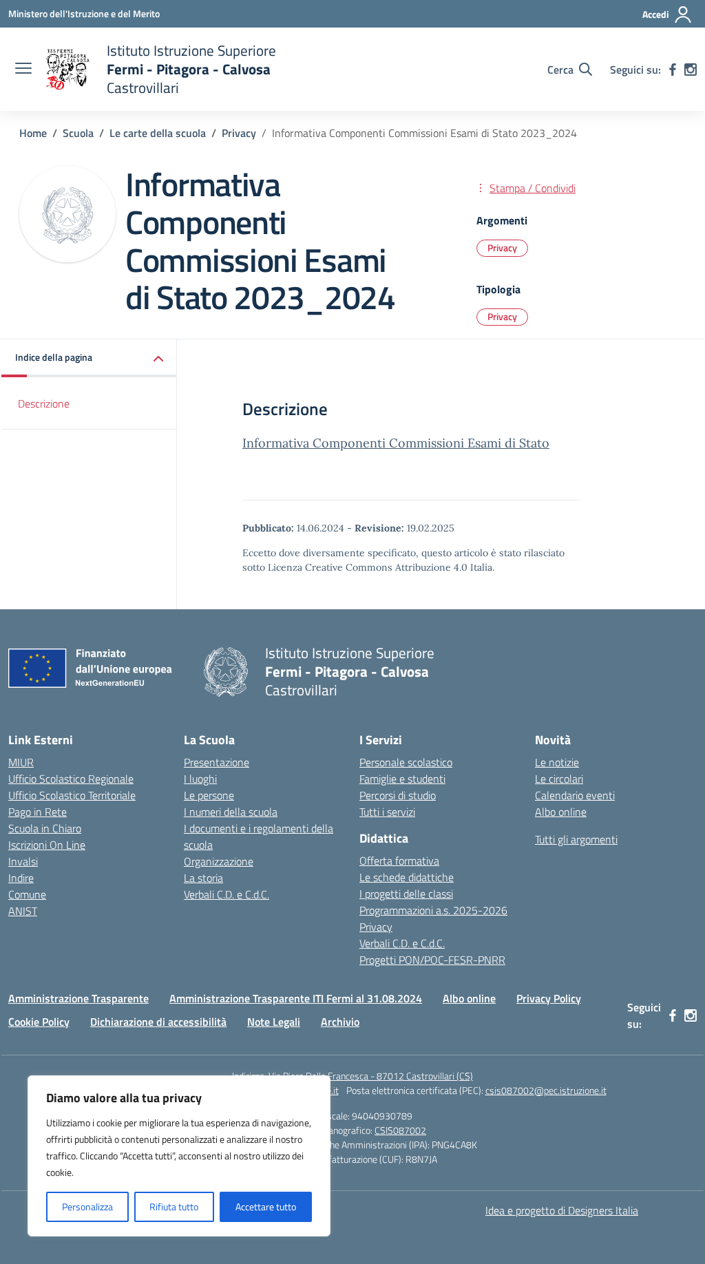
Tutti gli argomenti (576, 839)
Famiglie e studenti (402, 778)
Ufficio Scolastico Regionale (71, 778)
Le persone (209, 795)
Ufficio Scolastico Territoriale (72, 795)
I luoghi (200, 778)
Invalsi (23, 861)
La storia (203, 878)
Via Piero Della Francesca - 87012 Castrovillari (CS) (371, 1075)
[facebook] (672, 69)
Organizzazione (218, 861)
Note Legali (273, 1021)
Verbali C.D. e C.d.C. (226, 894)
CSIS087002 (400, 1130)
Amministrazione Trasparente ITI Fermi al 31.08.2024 (295, 998)
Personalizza (87, 1206)
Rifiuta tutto (173, 1206)
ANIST (22, 911)
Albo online (561, 811)
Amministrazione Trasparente (78, 998)
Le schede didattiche (406, 877)
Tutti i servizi (387, 811)
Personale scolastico (405, 762)
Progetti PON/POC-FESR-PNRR (432, 959)
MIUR (21, 762)
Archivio (340, 1021)
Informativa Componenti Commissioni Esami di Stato (395, 443)
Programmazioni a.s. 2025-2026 (433, 910)
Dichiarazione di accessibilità (158, 1021)
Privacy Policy (548, 998)
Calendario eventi (575, 795)
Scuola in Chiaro (44, 828)
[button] (89, 358)
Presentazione (216, 762)
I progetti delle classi (406, 893)
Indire (21, 878)
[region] (179, 1155)
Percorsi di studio (397, 795)
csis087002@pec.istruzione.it (546, 1090)
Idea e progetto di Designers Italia (561, 1210)
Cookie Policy (39, 1021)
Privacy (502, 247)
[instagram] (690, 69)
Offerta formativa (399, 860)
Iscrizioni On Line (46, 844)
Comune (27, 894)
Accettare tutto (265, 1206)
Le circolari (559, 778)
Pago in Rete (37, 811)
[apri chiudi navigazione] (23, 69)
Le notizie (557, 762)
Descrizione (44, 403)
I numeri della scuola (230, 811)
